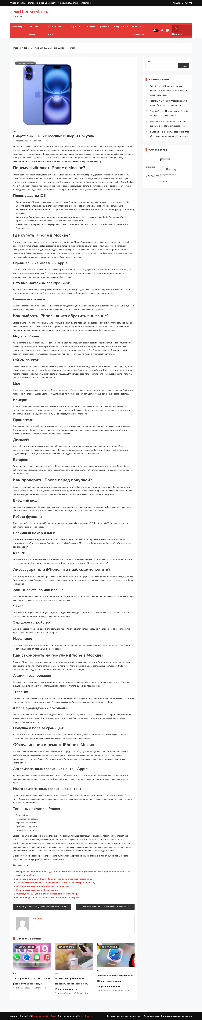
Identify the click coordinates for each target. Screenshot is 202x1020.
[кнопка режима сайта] (156, 30)
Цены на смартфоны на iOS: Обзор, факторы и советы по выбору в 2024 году (55, 882)
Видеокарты (18, 26)
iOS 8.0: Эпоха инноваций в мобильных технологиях (42, 886)
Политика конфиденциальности (41, 3)
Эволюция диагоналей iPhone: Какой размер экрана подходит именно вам (54, 879)
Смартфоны (120, 26)
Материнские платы (54, 30)
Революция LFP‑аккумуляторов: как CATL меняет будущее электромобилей (168, 103)
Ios (14, 131)
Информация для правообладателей (75, 3)
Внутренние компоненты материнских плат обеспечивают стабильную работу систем (169, 134)
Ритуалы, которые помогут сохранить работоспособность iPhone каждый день (71, 984)
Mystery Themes (84, 1016)
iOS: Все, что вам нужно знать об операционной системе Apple (48, 894)
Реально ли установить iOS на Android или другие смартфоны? (48, 897)
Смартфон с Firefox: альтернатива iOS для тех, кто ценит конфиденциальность (115, 981)
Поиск (149, 61)
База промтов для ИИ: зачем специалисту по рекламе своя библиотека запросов (169, 123)
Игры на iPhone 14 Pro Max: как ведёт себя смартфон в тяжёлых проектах (169, 113)
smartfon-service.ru (29, 12)
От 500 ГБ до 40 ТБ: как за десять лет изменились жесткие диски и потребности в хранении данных (169, 90)
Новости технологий (138, 30)
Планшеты (89, 26)
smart (38, 988)
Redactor (37, 141)
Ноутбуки (75, 26)
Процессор (104, 26)
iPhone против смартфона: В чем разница (37, 890)
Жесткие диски (33, 30)
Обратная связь (17, 3)
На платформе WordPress (44, 1016)
